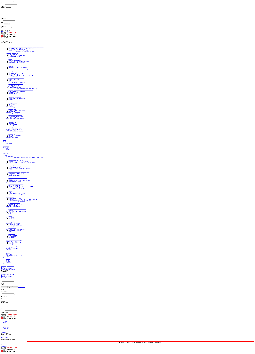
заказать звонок (4, 38)
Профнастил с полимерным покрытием (17, 98)
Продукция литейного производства (14, 129)
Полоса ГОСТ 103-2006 (13, 79)
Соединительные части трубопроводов (17, 55)
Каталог (5, 44)
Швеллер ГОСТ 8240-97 (13, 85)
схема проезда (4, 29)
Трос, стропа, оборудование (14, 135)
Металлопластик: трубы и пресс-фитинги (17, 67)
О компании (6, 147)
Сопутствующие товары (11, 130)
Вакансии (8, 150)
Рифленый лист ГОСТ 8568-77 (15, 93)
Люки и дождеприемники (14, 56)
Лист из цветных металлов (14, 87)
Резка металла (9, 143)
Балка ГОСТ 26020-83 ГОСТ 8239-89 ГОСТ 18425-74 (20, 75)
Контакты (5, 153)
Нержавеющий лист (13, 94)
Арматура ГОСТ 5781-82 (14, 74)
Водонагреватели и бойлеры (14, 70)
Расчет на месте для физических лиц (14, 144)
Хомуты (10, 63)
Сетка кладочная (12, 109)
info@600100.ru (4, 337)
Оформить (3, 304)
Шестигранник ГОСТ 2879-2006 (15, 84)
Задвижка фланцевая (13, 125)
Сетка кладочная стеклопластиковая (16, 110)
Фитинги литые (12, 122)
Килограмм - (3, 285)
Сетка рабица (11, 111)
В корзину (15, 287)
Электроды (11, 132)
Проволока (10, 80)
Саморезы (10, 99)
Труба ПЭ (10, 121)
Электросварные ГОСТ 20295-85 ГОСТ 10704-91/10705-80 (21, 51)
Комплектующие (12, 117)
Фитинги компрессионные (14, 119)
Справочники (6, 146)
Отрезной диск (11, 134)
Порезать (10, 287)
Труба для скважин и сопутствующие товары (16, 100)
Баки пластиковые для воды (14, 60)
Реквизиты (8, 152)
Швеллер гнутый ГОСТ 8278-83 (15, 73)
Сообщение (3, 16)
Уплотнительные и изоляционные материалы (18, 61)
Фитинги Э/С (11, 123)
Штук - (2, 283)
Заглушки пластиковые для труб (15, 131)
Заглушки (10, 101)
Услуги (4, 141)
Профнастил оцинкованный (14, 97)
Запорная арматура (12, 54)
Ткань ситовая (11, 104)
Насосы (10, 68)
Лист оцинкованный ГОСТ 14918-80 (16, 91)
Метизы (10, 59)
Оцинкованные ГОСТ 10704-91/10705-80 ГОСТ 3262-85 (21, 48)
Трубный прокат (9, 45)
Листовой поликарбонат (14, 113)
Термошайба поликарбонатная (15, 115)
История (8, 149)
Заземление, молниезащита (12, 137)
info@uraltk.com (4, 31)
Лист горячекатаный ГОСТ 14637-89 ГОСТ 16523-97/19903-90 (22, 88)
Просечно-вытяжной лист (14, 92)
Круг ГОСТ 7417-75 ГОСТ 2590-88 (16, 78)
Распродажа (8, 138)
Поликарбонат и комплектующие (13, 112)
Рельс (9, 81)
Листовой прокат (10, 86)
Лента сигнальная (12, 124)
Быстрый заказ (4, 287)
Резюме (2, 23)
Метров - (3, 284)
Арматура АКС (11, 107)
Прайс (4, 140)
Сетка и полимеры (10, 106)
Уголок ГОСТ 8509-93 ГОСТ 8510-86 (16, 82)
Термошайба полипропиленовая (15, 116)
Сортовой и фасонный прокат (12, 72)
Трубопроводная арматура (12, 53)
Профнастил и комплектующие (13, 96)
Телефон (2, 3)
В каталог (3, 303)
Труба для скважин (12, 103)
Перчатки (10, 136)
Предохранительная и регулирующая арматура (19, 57)
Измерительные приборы (14, 65)
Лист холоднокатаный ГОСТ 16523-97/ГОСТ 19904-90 (20, 90)
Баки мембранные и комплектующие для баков (19, 69)
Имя (1, 2)
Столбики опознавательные (14, 128)
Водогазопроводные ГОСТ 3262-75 (16, 49)
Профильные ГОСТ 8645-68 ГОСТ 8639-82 (18, 50)
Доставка (8, 142)
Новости (8, 148)
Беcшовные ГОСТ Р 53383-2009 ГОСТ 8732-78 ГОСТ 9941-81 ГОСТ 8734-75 (25, 47)
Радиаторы (10, 66)
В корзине (21, 287)
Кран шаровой (11, 126)
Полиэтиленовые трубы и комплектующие (15, 118)
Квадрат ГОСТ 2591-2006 (14, 76)
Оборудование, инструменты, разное (16, 62)
